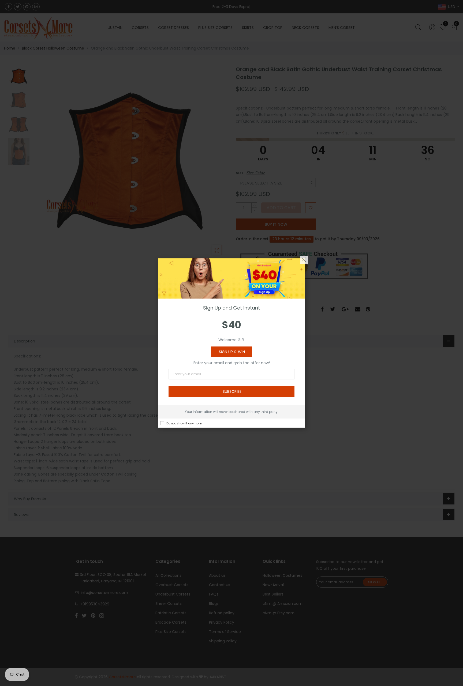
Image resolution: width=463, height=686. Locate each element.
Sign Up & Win (232, 352)
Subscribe (232, 391)
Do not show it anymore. (184, 423)
